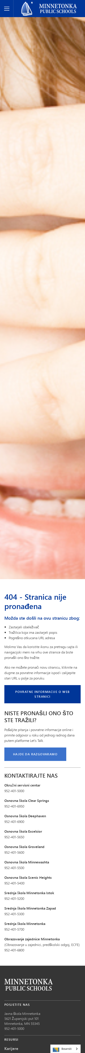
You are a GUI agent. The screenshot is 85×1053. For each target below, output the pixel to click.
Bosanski (66, 1049)
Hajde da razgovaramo (35, 754)
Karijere (11, 1048)
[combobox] (65, 1049)
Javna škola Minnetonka (22, 1013)
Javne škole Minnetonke (34, 3)
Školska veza (28, 985)
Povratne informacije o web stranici (42, 694)
